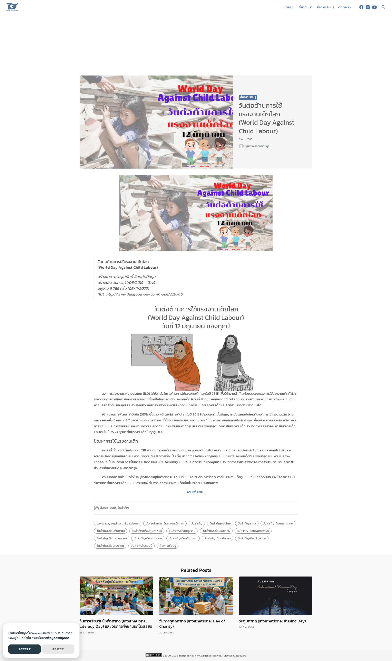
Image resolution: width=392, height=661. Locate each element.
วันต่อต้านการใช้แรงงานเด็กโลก (165, 523)
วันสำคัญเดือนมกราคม (148, 538)
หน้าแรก (288, 7)
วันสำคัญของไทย (220, 523)
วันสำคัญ (123, 507)
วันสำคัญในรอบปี (141, 545)
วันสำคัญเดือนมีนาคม (217, 538)
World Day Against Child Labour (118, 523)
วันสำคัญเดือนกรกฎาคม (278, 523)
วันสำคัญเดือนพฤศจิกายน (253, 531)
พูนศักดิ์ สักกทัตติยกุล (257, 146)
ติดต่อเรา (344, 7)
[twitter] (367, 7)
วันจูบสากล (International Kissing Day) (272, 621)
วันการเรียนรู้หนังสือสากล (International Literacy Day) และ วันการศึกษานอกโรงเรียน (116, 623)
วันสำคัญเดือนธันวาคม (216, 531)
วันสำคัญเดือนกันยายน (111, 531)
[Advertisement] (196, 44)
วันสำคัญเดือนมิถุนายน (183, 538)
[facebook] (361, 7)
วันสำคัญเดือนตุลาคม (182, 531)
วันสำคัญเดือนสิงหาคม (252, 538)
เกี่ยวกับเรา (305, 7)
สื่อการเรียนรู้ (325, 7)
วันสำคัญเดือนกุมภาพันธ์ (147, 531)
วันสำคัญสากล (247, 523)
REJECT (58, 649)
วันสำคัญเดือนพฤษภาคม (112, 538)
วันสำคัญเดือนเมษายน (110, 545)
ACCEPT (25, 649)
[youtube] (374, 7)
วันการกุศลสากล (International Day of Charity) (192, 623)
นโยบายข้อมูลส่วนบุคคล (235, 656)
